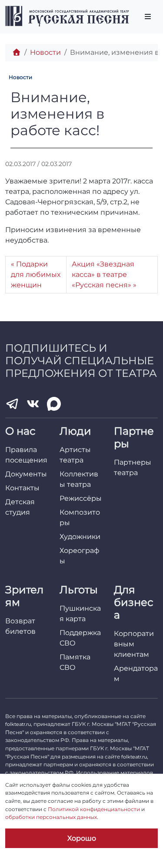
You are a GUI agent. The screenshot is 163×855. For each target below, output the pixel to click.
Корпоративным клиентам (134, 644)
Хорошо (81, 838)
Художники (80, 536)
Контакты (22, 488)
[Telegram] (12, 404)
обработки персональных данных (51, 817)
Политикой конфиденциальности (94, 809)
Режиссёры (81, 498)
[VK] (33, 404)
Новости (45, 52)
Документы (26, 474)
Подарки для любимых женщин (35, 274)
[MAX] (54, 404)
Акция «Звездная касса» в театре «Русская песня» (103, 274)
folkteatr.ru (18, 724)
